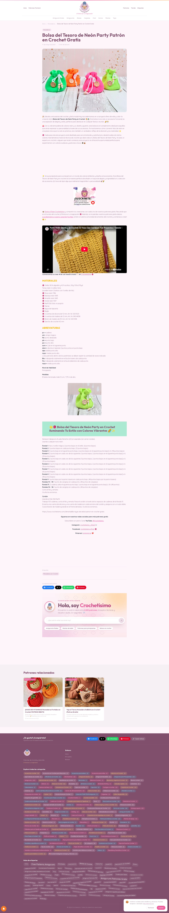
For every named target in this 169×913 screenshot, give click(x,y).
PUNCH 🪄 (63, 836)
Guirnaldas (47, 812)
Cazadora (98, 868)
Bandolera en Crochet (63, 892)
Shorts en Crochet (75, 843)
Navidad (80, 826)
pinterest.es (87, 533)
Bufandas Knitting (104, 784)
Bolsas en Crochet (86, 863)
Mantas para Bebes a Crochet (88, 885)
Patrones (126, 8)
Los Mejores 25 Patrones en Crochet (36, 818)
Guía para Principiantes (120, 885)
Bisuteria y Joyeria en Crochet (117, 780)
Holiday (74, 812)
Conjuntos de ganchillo (32, 798)
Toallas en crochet (31, 846)
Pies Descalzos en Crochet (104, 829)
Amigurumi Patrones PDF (90, 878)
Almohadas (61, 864)
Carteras (28, 790)
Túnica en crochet (117, 846)
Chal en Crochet (129, 871)
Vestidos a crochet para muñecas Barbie (38, 850)
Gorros (100, 18)
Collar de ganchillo (120, 794)
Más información (148, 903)
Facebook (49, 587)
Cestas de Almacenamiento (79, 888)
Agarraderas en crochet (33, 776)
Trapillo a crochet (101, 846)
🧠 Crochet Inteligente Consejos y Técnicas (63, 854)
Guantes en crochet (32, 812)
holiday (80, 875)
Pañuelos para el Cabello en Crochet (36, 829)
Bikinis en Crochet (96, 780)
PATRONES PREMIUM (84, 829)
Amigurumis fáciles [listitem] (52, 628)
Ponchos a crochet (59, 832)
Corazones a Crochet (79, 891)
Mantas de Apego (130, 818)
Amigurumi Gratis (58, 18)
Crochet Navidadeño (110, 882)
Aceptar (161, 908)
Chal (94, 18)
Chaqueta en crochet (31, 875)
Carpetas (87, 18)
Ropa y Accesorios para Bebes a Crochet (76, 840)
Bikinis (60, 868)
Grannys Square (38, 885)
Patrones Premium (35, 8)
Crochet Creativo (74, 798)
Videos (101, 850)
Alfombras (97, 882)
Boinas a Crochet (105, 885)
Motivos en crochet (31, 826)
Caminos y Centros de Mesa (33, 895)
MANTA (56, 885)
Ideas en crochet (88, 812)
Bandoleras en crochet (67, 780)
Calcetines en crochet (31, 891)
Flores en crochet (126, 804)
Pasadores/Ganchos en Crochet (62, 829)
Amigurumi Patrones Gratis (114, 878)
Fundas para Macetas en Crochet (99, 808)
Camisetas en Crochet (63, 787)
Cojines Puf (99, 864)
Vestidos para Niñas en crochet (83, 850)
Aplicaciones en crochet (47, 780)
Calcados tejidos (121, 784)
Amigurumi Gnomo (85, 776)
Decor (96, 801)
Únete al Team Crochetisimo (55, 212)
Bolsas (79, 18)
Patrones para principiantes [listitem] (86, 628)
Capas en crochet (81, 787)
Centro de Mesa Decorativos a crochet (48, 790)
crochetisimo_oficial (87, 525)
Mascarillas (84, 822)
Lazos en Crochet (78, 815)
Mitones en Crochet (99, 822)
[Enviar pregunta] (121, 620)
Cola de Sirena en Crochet (63, 794)
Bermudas (82, 780)
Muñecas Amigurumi (49, 826)
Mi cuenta (68, 757)
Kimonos (54, 815)
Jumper (43, 815)
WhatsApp (69, 587)
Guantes (27, 885)
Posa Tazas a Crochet (32, 836)
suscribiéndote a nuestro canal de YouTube (57, 217)
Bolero (135, 864)
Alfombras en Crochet (52, 776)
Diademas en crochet (32, 804)
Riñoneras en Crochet (51, 840)
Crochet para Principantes (109, 798)
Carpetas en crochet (128, 787)
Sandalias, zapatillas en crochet (35, 843)
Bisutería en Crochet (110, 868)
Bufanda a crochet (87, 784)
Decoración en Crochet (122, 864)
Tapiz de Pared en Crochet (127, 843)
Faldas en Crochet (30, 868)
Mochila (113, 822)
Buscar (67, 759)
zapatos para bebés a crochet (35, 854)
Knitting (65, 815)
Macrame (55, 818)
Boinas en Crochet (31, 784)
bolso (26, 864)
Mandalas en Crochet (70, 818)
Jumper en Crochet (125, 868)
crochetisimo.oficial (87, 529)
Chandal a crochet (128, 790)
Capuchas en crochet (31, 888)
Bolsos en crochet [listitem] (105, 628)
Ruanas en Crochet (100, 840)
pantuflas (135, 826)
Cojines (47, 794)
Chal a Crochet (93, 790)
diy (91, 889)
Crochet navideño (90, 798)
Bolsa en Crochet (58, 784)
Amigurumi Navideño (103, 776)
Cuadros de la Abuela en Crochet (35, 801)
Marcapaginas (52, 882)
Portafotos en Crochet (96, 832)
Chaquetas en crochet (32, 794)
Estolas (70, 804)
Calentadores (30, 787)
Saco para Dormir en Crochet (120, 840)
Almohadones (69, 776)
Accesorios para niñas (99, 773)
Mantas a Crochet (106, 874)
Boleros (45, 784)
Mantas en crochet (32, 822)
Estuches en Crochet (84, 804)
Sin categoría (90, 843)
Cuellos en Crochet (57, 801)
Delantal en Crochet (129, 801)
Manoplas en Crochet (89, 818)
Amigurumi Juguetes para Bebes (115, 892)
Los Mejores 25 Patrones (68, 885)
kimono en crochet (91, 875)
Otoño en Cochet (93, 826)
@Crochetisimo (98, 521)
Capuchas (95, 787)
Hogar (57, 875)
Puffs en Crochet (50, 836)
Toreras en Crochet (63, 846)
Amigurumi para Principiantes (124, 776)
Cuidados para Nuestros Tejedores (79, 801)
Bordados (73, 784)
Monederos (51, 24)
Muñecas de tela (66, 826)
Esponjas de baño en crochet (83, 868)
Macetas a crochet (46, 875)
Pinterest (82, 587)
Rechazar (151, 908)
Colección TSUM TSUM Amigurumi (87, 794)
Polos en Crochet (30, 832)
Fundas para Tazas (121, 875)
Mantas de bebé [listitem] (68, 628)
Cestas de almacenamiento (74, 790)
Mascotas (122, 882)
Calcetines (135, 784)
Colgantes (105, 794)
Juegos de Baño (30, 815)
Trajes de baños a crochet (82, 846)
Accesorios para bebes (80, 773)
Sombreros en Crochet (107, 843)
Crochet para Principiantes (47, 868)
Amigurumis (70, 18)
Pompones (44, 832)
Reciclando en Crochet (32, 840)
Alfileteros (133, 885)
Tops (114, 18)
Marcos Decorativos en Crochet (132, 888)
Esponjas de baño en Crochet (53, 804)
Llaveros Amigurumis (123, 815)
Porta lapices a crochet (77, 832)
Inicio (25, 8)
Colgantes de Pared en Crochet (67, 895)
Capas (48, 885)
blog (54, 871)
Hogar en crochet (61, 812)
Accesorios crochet (32, 773)
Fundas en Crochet (53, 808)
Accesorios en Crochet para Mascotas (55, 773)
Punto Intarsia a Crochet (109, 836)
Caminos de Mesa (45, 787)
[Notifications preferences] (3, 908)
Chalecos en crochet (110, 790)
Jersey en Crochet (126, 812)
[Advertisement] (84, 550)
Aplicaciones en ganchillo (95, 871)
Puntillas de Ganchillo (78, 836)
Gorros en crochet (120, 808)
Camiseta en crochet (136, 874)
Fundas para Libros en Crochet (74, 808)
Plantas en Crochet (122, 829)
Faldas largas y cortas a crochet (105, 804)
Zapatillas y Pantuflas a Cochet (118, 850)
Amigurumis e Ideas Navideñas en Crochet (37, 871)
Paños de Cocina (109, 826)
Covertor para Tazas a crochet (54, 798)
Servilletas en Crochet (57, 843)
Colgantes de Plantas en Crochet (69, 878)
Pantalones (123, 826)
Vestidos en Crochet (62, 850)
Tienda (133, 8)
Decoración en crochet (111, 801)
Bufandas (43, 899)
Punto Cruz (93, 836)
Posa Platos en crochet (116, 832)
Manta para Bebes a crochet (110, 818)
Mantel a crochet (49, 822)
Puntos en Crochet (128, 836)
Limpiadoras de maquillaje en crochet (100, 815)
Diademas (109, 864)
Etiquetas (141, 8)
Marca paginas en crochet (67, 822)
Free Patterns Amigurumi (43, 864)
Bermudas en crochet (68, 874)
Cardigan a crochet (110, 787)
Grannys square (137, 808)
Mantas (108, 18)
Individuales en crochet (95, 891)
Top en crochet (47, 846)
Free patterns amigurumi (34, 808)
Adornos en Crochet (118, 773)
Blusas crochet (136, 780)
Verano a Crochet (134, 846)
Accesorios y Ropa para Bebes (126, 895)
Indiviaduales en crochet (107, 812)
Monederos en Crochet (50, 574)
